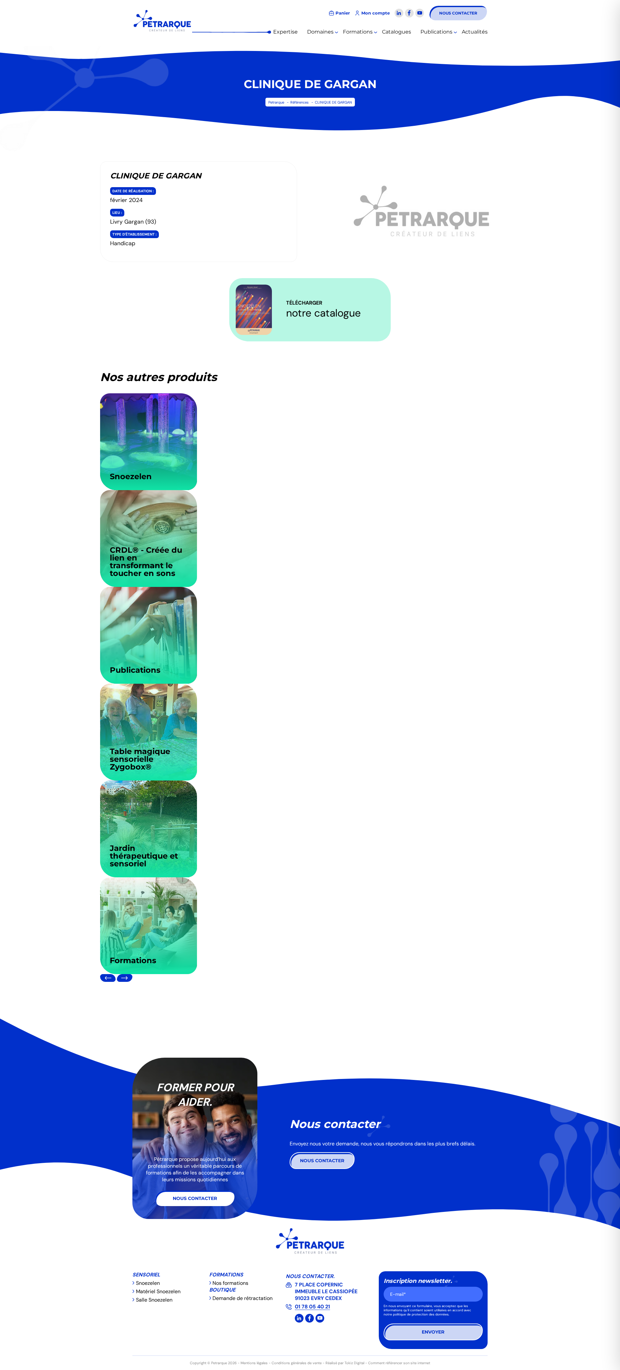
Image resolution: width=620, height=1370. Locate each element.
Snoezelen (148, 1283)
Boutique (222, 1289)
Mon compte (375, 13)
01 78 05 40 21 (312, 1306)
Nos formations (230, 1283)
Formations (358, 32)
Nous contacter (458, 13)
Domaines (320, 32)
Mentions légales (254, 1363)
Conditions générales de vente (297, 1363)
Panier (343, 13)
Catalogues (396, 32)
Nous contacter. (310, 1276)
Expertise (285, 32)
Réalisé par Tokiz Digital (345, 1363)
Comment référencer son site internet (399, 1363)
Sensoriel (146, 1274)
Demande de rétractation (242, 1298)
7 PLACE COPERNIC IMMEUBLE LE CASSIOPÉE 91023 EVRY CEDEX (326, 1291)
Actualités (475, 32)
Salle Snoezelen (154, 1299)
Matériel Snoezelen (158, 1291)
